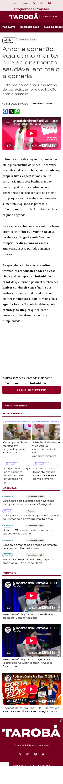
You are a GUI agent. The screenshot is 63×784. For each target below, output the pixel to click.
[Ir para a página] (34, 3)
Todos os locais (50, 16)
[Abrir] (41, 3)
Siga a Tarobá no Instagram (31, 389)
